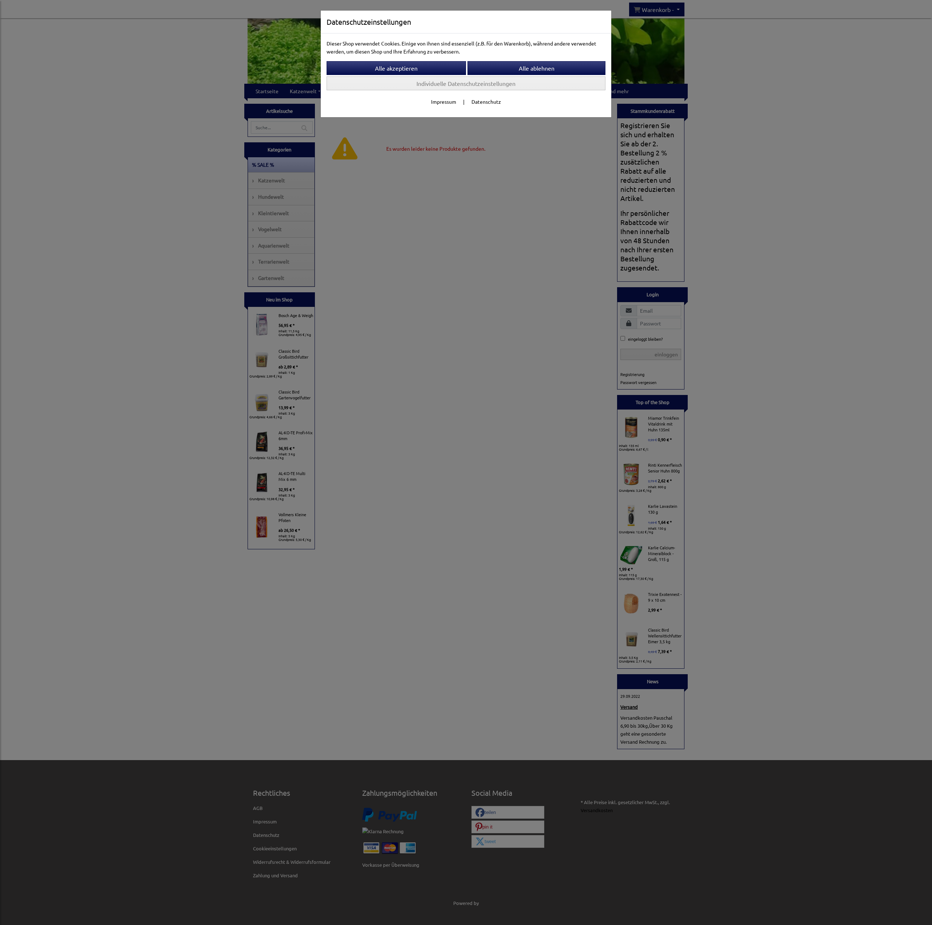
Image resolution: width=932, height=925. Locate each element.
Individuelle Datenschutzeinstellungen (466, 83)
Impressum (443, 101)
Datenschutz (486, 101)
